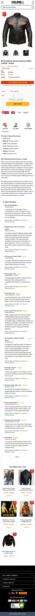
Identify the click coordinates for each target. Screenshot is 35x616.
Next (17, 457)
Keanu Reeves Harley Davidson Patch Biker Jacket (9, 490)
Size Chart (19, 99)
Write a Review (6, 68)
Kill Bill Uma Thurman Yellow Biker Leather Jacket (9, 521)
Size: (4, 91)
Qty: (3, 95)
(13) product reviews (12, 66)
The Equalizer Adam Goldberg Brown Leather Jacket (26, 521)
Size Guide (12, 99)
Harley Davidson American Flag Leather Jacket (26, 490)
